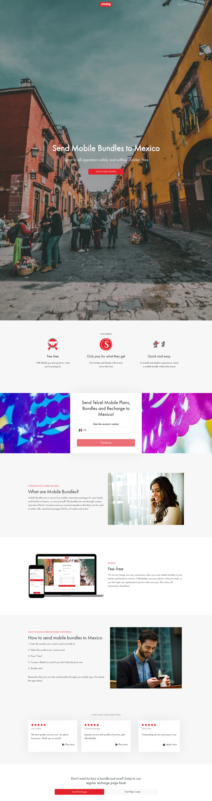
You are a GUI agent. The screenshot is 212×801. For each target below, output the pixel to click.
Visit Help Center (133, 792)
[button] (184, 4)
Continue (106, 442)
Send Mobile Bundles (106, 171)
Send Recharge (79, 792)
